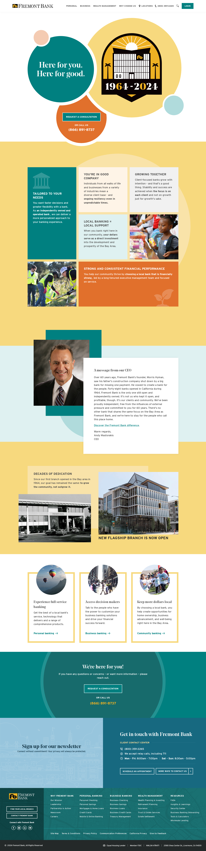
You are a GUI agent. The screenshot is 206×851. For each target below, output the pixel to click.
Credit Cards (86, 812)
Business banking (96, 633)
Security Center (178, 808)
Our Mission (56, 800)
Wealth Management (104, 6)
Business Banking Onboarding (185, 812)
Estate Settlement (146, 816)
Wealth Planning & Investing (151, 800)
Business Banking (121, 796)
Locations (147, 6)
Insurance (142, 808)
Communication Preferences (113, 833)
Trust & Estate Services (149, 812)
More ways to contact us (172, 771)
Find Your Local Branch (21, 809)
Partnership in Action (61, 808)
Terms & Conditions (71, 833)
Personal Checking (88, 800)
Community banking (149, 633)
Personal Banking (91, 796)
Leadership (56, 804)
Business (85, 6)
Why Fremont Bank (62, 796)
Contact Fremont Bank (22, 816)
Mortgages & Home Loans (92, 808)
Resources (177, 796)
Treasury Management (120, 816)
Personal (71, 6)
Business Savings (118, 804)
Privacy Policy (90, 833)
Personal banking (44, 633)
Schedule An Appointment (137, 771)
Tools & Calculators (180, 816)
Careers (54, 816)
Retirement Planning (147, 804)
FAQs (173, 800)
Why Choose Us (127, 6)
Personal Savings (88, 804)
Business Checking (119, 800)
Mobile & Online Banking (91, 816)
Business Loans (117, 808)
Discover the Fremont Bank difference (116, 425)
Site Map (55, 833)
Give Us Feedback (158, 833)
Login (188, 6)
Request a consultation (81, 116)
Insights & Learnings (180, 804)
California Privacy (138, 833)
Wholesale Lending (179, 820)
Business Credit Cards (120, 812)
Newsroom (55, 812)
